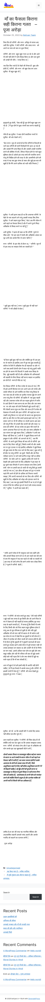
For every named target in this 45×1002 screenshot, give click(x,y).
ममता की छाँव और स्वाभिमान (13, 928)
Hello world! (35, 951)
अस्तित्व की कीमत (9, 920)
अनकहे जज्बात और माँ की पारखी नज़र (16, 924)
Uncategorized (13, 868)
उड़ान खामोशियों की (10, 917)
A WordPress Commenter (15, 951)
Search (6, 892)
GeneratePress (34, 999)
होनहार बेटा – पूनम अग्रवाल (20, 974)
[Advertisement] (22, 98)
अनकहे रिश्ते (7, 932)
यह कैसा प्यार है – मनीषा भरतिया (18, 871)
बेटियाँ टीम (6, 956)
